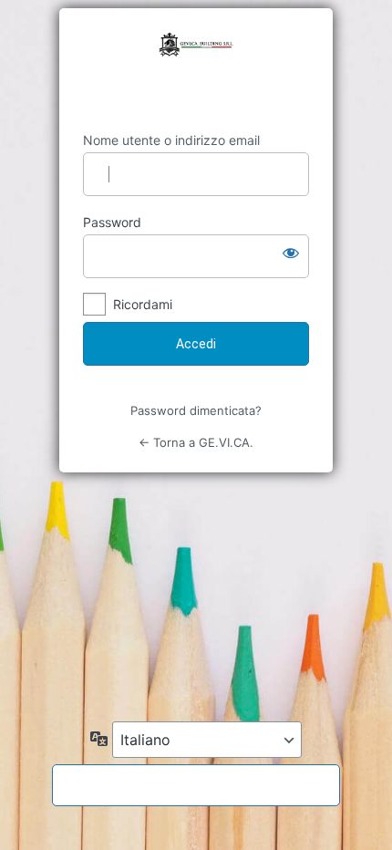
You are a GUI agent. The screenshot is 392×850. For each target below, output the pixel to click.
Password (112, 222)
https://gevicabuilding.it (196, 70)
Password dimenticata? (196, 410)
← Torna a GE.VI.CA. (196, 442)
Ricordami (142, 304)
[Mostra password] (291, 252)
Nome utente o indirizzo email (171, 140)
